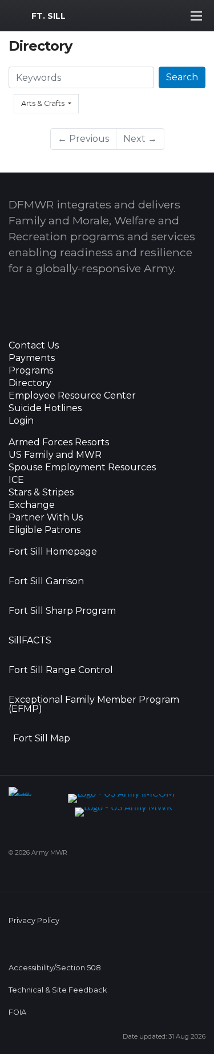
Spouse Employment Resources (82, 467)
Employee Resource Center (72, 395)
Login (21, 420)
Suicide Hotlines (45, 408)
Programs (31, 370)
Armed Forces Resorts (59, 442)
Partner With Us (46, 517)
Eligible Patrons (44, 530)
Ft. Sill (48, 16)
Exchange (32, 505)
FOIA (17, 1012)
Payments (32, 358)
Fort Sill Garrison (46, 581)
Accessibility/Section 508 (55, 967)
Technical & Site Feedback (58, 990)
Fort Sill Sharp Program (62, 611)
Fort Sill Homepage (53, 551)
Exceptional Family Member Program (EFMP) (94, 704)
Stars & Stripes (41, 492)
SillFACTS (30, 640)
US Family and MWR (55, 455)
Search (182, 77)
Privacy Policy (34, 920)
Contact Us (34, 345)
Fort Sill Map (39, 738)
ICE (16, 480)
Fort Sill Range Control (61, 670)
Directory (30, 383)
